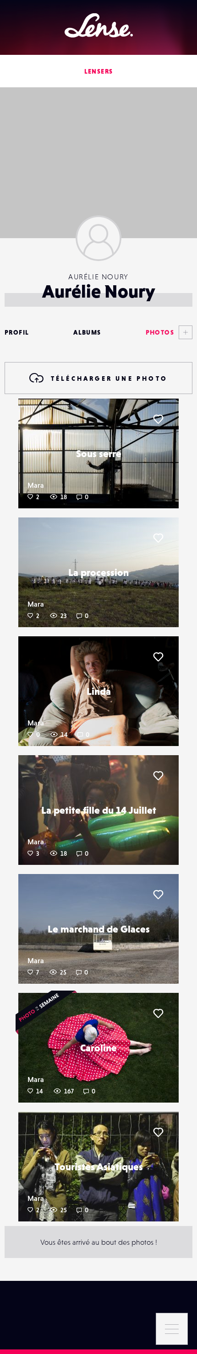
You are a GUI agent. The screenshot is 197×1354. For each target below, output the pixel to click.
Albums (87, 332)
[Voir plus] (183, 332)
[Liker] (158, 419)
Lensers (98, 71)
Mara (35, 485)
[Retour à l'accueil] (99, 25)
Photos (160, 332)
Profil (17, 332)
